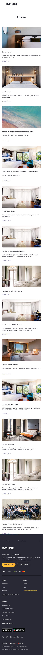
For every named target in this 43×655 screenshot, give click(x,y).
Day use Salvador (8, 444)
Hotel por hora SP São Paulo (11, 325)
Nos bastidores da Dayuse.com (12, 524)
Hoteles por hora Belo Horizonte (13, 251)
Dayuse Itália (5, 616)
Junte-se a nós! (9, 564)
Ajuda (24, 587)
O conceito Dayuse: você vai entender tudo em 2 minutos (22, 171)
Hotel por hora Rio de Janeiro (12, 291)
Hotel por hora (7, 92)
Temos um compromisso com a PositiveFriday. (18, 132)
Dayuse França (6, 605)
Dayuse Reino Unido (7, 609)
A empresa (5, 583)
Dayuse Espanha (6, 619)
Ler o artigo (5, 61)
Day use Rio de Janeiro (10, 365)
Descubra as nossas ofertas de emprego (10, 595)
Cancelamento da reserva (30, 590)
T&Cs (27, 649)
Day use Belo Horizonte (10, 404)
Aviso (3, 587)
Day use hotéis (7, 52)
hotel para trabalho (8, 211)
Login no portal (23, 564)
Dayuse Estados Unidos (8, 612)
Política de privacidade (17, 649)
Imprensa (4, 590)
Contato (25, 583)
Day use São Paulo (8, 484)
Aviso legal (5, 649)
